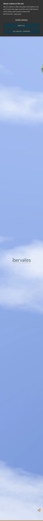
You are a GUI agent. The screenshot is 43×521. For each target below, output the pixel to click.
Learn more (17, 14)
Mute (39, 510)
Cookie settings (21, 20)
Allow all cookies (21, 31)
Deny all (21, 25)
